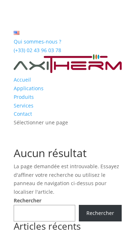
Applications (29, 88)
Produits (24, 96)
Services (23, 105)
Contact (23, 113)
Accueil (22, 79)
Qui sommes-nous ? (37, 41)
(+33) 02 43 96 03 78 (37, 50)
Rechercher (27, 200)
